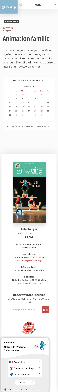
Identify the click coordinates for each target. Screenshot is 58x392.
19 (23, 107)
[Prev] (9, 86)
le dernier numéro (29, 233)
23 (48, 107)
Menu (38, 4)
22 (42, 107)
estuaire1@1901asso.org (29, 260)
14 (35, 103)
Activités (8, 28)
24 (10, 111)
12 (23, 103)
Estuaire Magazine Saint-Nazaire (9, 7)
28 (16, 95)
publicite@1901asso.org (29, 283)
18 (16, 107)
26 (23, 111)
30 (29, 95)
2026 (31, 86)
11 (16, 103)
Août (26, 86)
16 (48, 103)
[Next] (49, 86)
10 (10, 103)
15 (42, 103)
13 (29, 103)
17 (10, 107)
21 (35, 107)
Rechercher (21, 4)
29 (23, 95)
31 (35, 95)
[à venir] (55, 4)
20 (29, 107)
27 (10, 95)
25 (16, 111)
